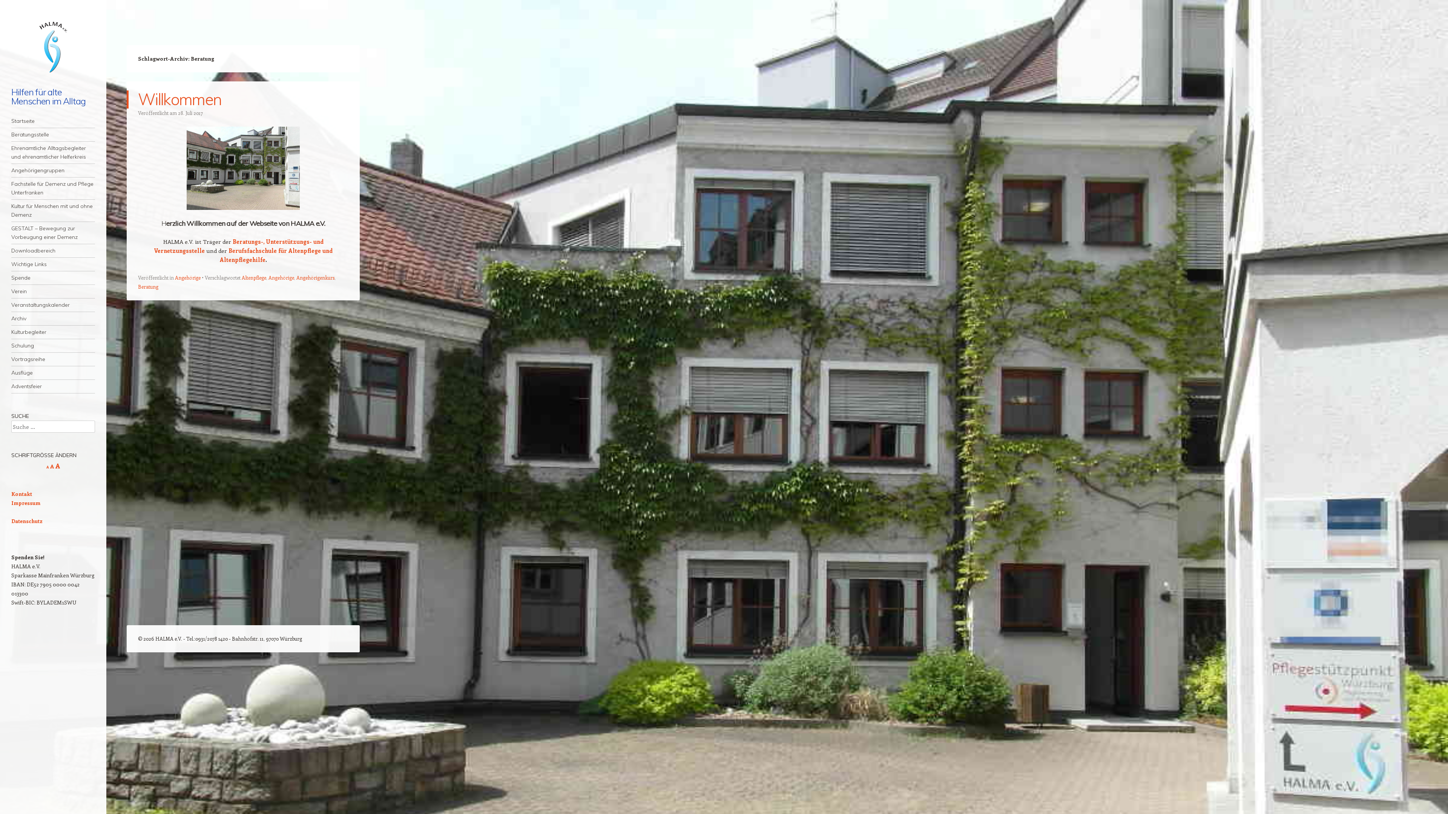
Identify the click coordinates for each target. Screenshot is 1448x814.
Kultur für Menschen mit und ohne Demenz (52, 210)
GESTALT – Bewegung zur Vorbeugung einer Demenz (44, 232)
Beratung (148, 286)
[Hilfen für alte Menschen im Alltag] (53, 48)
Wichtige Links (29, 264)
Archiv (18, 318)
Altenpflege (254, 277)
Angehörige (188, 277)
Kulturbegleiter (28, 332)
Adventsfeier (26, 386)
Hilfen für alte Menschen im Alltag (48, 96)
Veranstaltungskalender (40, 304)
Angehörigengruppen (37, 170)
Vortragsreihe (28, 359)
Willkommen (179, 99)
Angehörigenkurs (315, 277)
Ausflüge (22, 372)
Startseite (23, 121)
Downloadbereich (33, 250)
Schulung (22, 345)
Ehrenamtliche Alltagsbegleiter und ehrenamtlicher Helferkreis (48, 152)
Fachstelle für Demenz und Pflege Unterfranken (52, 188)
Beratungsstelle (30, 134)
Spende (21, 277)
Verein (19, 291)
